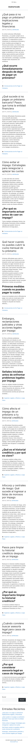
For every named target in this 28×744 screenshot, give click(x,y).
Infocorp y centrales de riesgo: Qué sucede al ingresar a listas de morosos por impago (14, 491)
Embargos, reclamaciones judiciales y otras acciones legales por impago (12, 324)
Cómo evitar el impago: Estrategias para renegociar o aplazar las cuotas (14, 167)
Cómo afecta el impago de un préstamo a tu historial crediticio (12, 413)
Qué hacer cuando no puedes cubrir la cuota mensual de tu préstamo (13, 246)
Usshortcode (14, 7)
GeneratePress (14, 741)
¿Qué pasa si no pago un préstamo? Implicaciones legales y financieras (13, 20)
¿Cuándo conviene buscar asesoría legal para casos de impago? (13, 628)
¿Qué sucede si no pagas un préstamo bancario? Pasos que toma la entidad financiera (14, 102)
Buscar (4, 697)
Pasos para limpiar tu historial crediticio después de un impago (13, 552)
